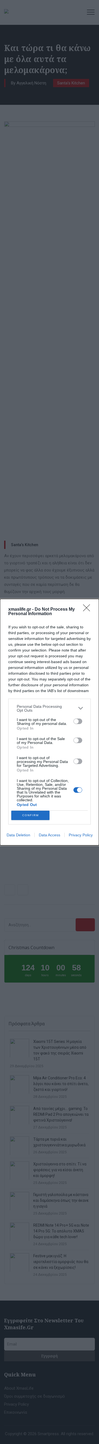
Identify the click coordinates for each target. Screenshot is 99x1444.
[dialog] (49, 722)
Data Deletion (18, 835)
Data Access (49, 835)
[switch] (77, 721)
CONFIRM (30, 815)
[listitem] (49, 708)
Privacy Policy (81, 835)
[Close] (88, 609)
